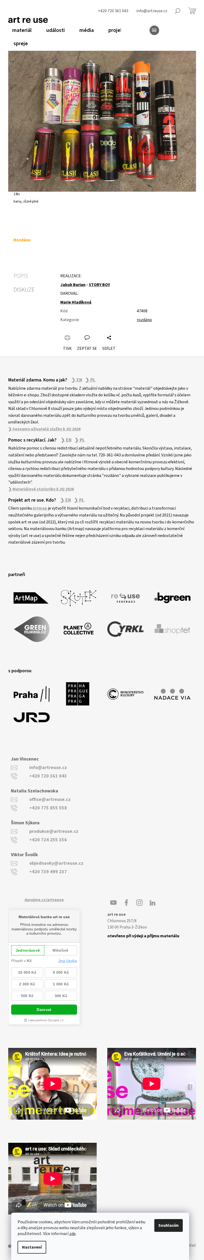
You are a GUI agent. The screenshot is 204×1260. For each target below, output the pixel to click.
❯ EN (76, 380)
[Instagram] (139, 903)
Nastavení (32, 1247)
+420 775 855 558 (48, 808)
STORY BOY (99, 285)
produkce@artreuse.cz (53, 831)
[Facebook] (126, 903)
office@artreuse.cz (50, 799)
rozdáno (144, 320)
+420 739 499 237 (48, 871)
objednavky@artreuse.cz (56, 863)
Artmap (40, 508)
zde (72, 1234)
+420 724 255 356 (48, 840)
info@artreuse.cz (48, 767)
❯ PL (90, 380)
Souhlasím (168, 1225)
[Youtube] (113, 903)
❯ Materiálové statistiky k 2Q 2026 (41, 489)
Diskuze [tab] (24, 290)
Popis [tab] (21, 276)
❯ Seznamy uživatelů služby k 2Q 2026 (44, 429)
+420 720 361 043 (48, 776)
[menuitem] (20, 30)
